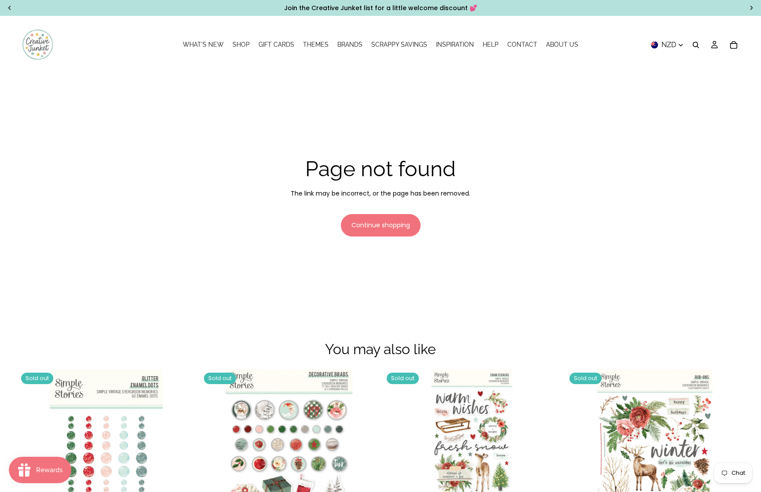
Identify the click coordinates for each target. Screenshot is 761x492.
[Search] (696, 45)
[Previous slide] (396, 457)
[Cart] (733, 45)
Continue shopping (380, 225)
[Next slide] (547, 457)
